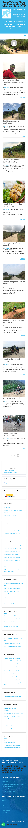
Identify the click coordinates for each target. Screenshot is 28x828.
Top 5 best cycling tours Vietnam (10, 786)
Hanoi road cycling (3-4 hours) (11, 615)
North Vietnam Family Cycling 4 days (13, 530)
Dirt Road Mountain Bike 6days (11, 554)
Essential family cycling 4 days (11, 527)
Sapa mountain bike (9, 600)
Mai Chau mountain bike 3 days (12, 557)
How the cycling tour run (7, 807)
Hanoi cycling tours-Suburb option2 (14, 282)
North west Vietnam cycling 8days (12, 670)
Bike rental (4, 802)
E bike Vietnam (5, 783)
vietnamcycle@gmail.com (16, 26)
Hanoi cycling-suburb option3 (11, 244)
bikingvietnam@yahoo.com (14, 28)
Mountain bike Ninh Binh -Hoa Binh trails (13, 321)
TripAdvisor (4, 812)
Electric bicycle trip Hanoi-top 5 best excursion (13, 784)
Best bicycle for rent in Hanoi (8, 791)
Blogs (4, 89)
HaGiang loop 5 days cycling (11, 729)
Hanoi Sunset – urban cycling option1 (11, 434)
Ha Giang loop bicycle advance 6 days (13, 713)
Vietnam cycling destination (8, 781)
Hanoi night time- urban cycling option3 (12, 205)
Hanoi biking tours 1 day (9, 210)
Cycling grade (5, 803)
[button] (3, 824)
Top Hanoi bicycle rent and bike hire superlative (13, 788)
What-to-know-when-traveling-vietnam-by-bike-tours (13, 82)
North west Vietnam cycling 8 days (12, 545)
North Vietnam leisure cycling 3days (13, 646)
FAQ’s (3, 805)
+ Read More (22, 97)
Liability (3, 809)
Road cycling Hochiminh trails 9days (13, 621)
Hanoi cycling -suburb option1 (11, 360)
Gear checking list (6, 810)
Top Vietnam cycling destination (11, 122)
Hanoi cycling (7, 507)
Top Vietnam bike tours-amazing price (11, 789)
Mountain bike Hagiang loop (11, 603)
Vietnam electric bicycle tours (17, 166)
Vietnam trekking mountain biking (12, 696)
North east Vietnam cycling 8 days (12, 663)
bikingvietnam (13, 87)
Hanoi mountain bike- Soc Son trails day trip (13, 160)
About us (4, 800)
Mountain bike (7, 327)
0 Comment (20, 87)
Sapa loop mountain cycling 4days (12, 548)
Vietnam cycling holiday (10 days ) (12, 533)
